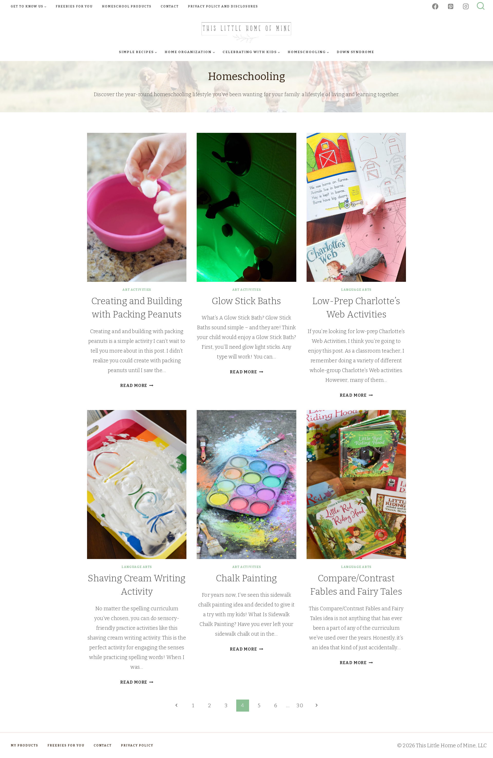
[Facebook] (435, 6)
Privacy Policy (137, 745)
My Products (24, 745)
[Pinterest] (450, 6)
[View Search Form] (481, 6)
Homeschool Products (126, 6)
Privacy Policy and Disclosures (223, 6)
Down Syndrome (355, 52)
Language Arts (356, 290)
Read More (136, 385)
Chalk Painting (246, 578)
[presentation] (136, 207)
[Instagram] (466, 6)
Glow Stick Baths (246, 301)
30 (300, 705)
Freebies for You (74, 6)
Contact (170, 6)
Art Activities (136, 290)
